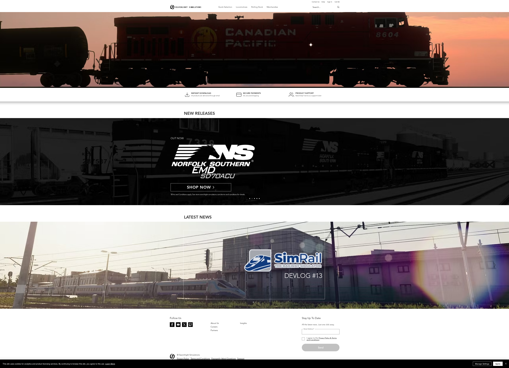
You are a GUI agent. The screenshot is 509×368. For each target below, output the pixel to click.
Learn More (110, 363)
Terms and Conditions (200, 358)
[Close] (505, 364)
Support (240, 358)
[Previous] (14, 161)
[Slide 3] (254, 198)
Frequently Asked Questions (223, 358)
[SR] (255, 302)
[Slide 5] (249, 198)
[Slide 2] (256, 198)
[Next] (494, 161)
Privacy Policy (183, 358)
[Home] (187, 95)
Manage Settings (482, 363)
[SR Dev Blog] (253, 302)
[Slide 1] (259, 198)
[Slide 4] (252, 198)
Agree (497, 363)
